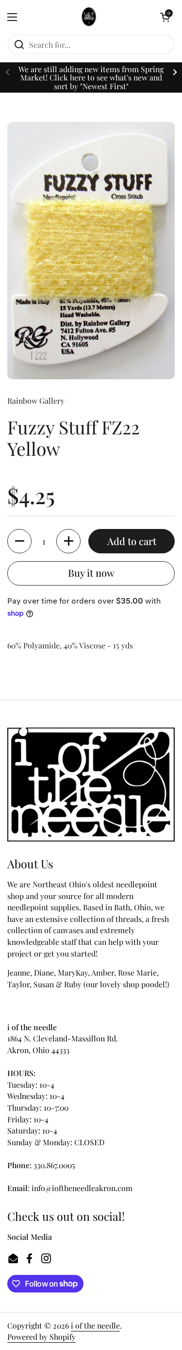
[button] (165, 17)
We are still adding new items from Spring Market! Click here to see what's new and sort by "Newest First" (91, 77)
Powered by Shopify (41, 1336)
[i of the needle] (88, 17)
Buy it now (91, 572)
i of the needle (95, 1325)
